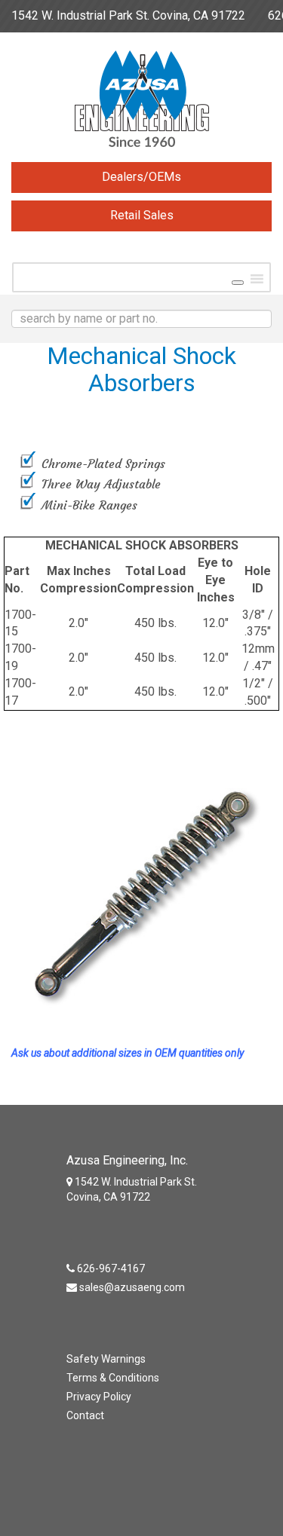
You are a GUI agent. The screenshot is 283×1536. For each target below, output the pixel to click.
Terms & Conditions (112, 1378)
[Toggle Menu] (238, 282)
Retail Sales (142, 215)
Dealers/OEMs (141, 177)
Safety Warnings (106, 1359)
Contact (85, 1415)
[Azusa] (141, 102)
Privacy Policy (98, 1397)
